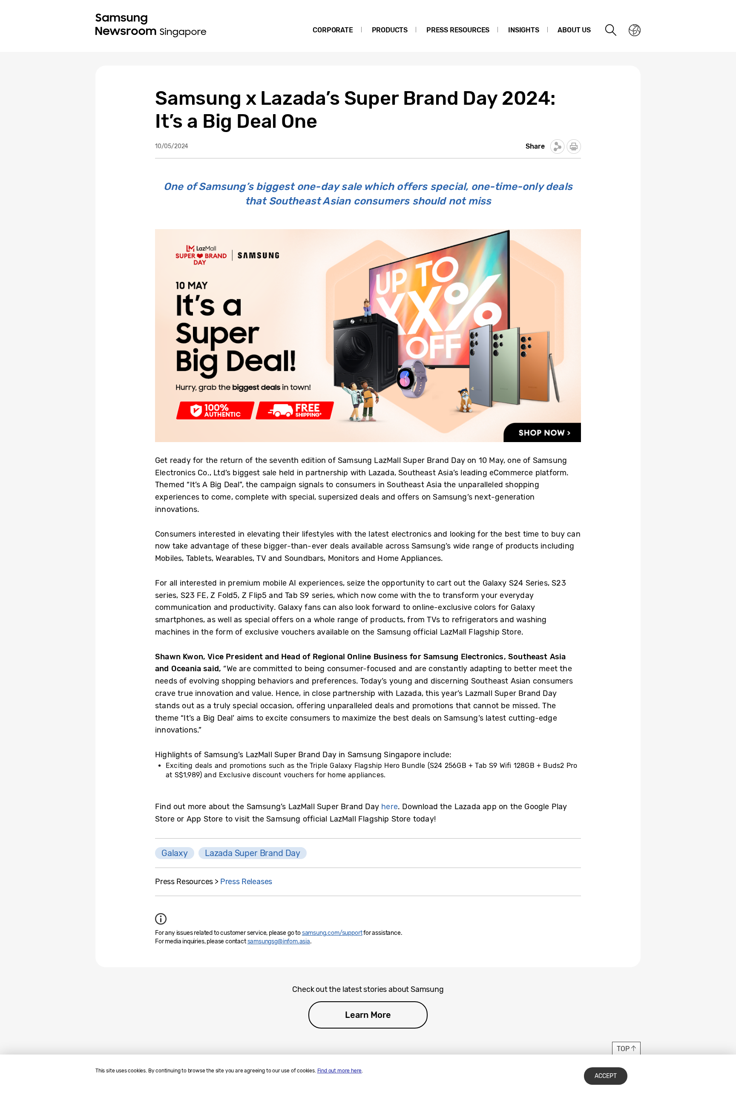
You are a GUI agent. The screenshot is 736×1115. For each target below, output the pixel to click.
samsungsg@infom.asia (278, 941)
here (389, 806)
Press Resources (457, 30)
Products (390, 30)
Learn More (368, 1015)
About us (574, 30)
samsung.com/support (332, 933)
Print (573, 146)
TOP (623, 1049)
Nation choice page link (634, 30)
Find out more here (339, 1071)
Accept (606, 1076)
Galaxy (174, 853)
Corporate (333, 30)
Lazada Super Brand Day (252, 853)
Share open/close (557, 146)
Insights (523, 30)
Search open (611, 30)
